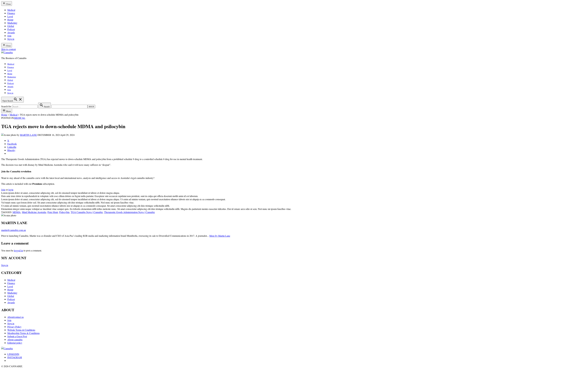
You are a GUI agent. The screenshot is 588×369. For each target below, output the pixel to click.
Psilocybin (64, 212)
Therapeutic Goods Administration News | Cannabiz (129, 212)
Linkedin (13, 354)
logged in (18, 250)
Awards (11, 32)
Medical (11, 9)
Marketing (12, 22)
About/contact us (15, 317)
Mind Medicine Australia (34, 212)
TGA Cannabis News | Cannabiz (87, 212)
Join (9, 35)
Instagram (14, 357)
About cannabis (15, 339)
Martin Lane (28, 134)
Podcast (11, 29)
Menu (8, 111)
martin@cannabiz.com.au (13, 230)
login (10, 189)
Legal (10, 16)
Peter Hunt (52, 212)
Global (10, 26)
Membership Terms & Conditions (23, 333)
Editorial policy (14, 342)
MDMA (17, 212)
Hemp (10, 19)
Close (8, 4)
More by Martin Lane (219, 235)
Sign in (10, 38)
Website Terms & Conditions (21, 329)
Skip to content (8, 49)
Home (4, 114)
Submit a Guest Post (17, 336)
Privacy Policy (14, 326)
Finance (11, 13)
